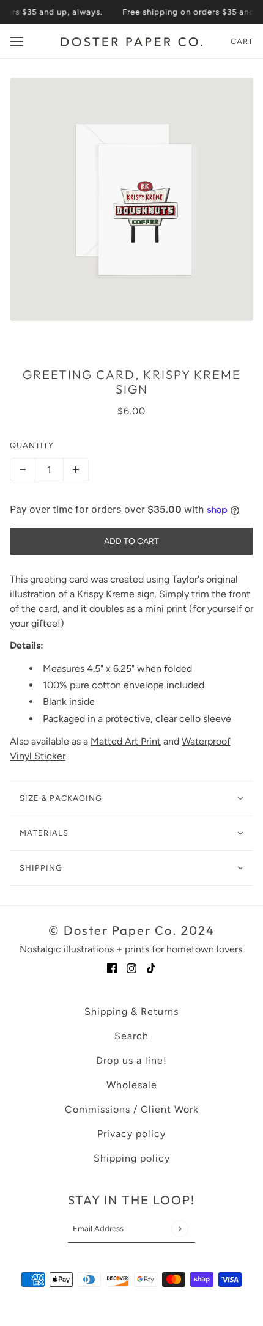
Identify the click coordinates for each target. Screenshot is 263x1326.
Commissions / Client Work (132, 1109)
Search (131, 1036)
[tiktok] (151, 968)
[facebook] (112, 968)
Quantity (32, 445)
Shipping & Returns (131, 1011)
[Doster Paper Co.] (131, 41)
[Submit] (179, 1228)
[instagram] (131, 968)
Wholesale (131, 1085)
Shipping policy (132, 1158)
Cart (242, 41)
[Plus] (76, 469)
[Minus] (22, 469)
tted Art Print (132, 741)
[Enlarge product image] (131, 199)
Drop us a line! (131, 1060)
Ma (97, 741)
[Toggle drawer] (16, 41)
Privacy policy (131, 1134)
